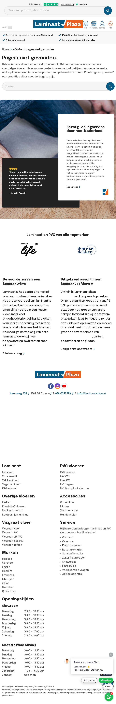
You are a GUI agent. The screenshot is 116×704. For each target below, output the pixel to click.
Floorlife (7, 571)
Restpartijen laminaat (16, 514)
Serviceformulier (72, 553)
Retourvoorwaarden (36, 693)
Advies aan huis (72, 574)
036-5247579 (63, 393)
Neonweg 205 (18, 393)
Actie (110, 28)
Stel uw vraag (12, 353)
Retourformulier (72, 549)
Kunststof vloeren (13, 506)
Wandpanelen (68, 514)
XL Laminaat (9, 476)
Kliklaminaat (9, 488)
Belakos (7, 558)
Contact (67, 537)
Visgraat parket (12, 544)
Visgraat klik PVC (12, 536)
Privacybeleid (18, 690)
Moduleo (7, 587)
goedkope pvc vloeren (76, 336)
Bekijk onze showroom (76, 349)
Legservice (69, 565)
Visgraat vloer (11, 528)
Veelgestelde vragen (75, 570)
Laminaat (8, 472)
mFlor (5, 583)
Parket (6, 502)
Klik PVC (64, 476)
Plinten (64, 506)
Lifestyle (7, 579)
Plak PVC (65, 480)
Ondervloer (67, 502)
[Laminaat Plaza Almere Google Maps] (58, 427)
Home (5, 49)
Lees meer (72, 187)
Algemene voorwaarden (14, 693)
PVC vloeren (67, 472)
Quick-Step (9, 591)
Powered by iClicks (43, 687)
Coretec (7, 562)
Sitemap (6, 690)
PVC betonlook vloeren (74, 488)
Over (85, 28)
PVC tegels (67, 484)
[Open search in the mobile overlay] (58, 10)
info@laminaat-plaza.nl (91, 393)
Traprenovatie (69, 510)
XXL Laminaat (10, 480)
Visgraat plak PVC (13, 540)
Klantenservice (71, 545)
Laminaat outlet (12, 510)
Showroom (69, 561)
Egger (6, 566)
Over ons (68, 541)
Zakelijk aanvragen (73, 557)
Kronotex (8, 575)
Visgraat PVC (10, 532)
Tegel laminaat (11, 484)
